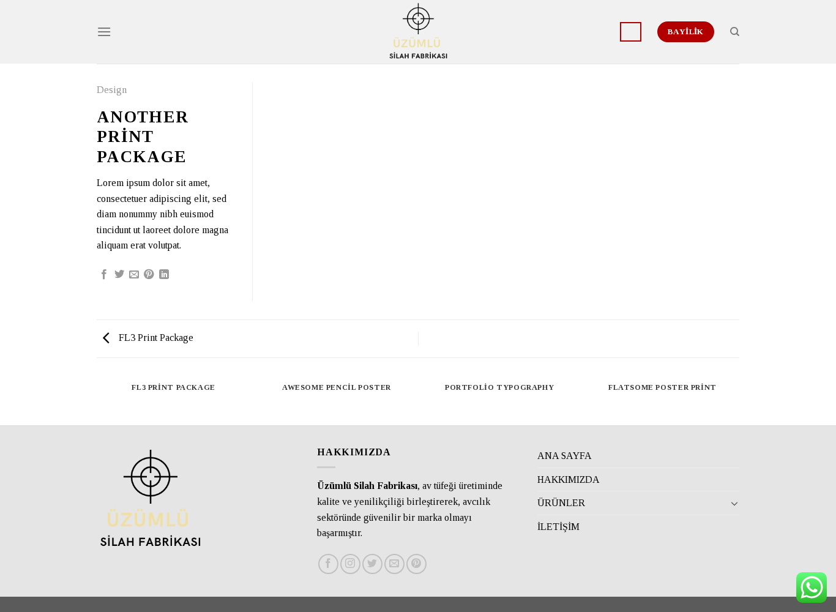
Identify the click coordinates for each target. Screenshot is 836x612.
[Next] (737, 400)
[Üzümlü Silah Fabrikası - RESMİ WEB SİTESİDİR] (418, 32)
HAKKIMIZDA (568, 479)
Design (112, 89)
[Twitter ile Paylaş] (119, 274)
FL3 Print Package (154, 337)
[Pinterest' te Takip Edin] (416, 564)
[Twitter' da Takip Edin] (372, 564)
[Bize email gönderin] (394, 564)
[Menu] (104, 32)
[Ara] (734, 31)
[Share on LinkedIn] (164, 274)
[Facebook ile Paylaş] (104, 274)
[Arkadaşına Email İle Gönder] (134, 274)
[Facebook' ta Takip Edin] (328, 564)
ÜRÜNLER (561, 503)
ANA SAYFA (564, 455)
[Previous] (99, 400)
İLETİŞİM (558, 526)
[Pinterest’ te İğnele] (149, 274)
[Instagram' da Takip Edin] (350, 564)
